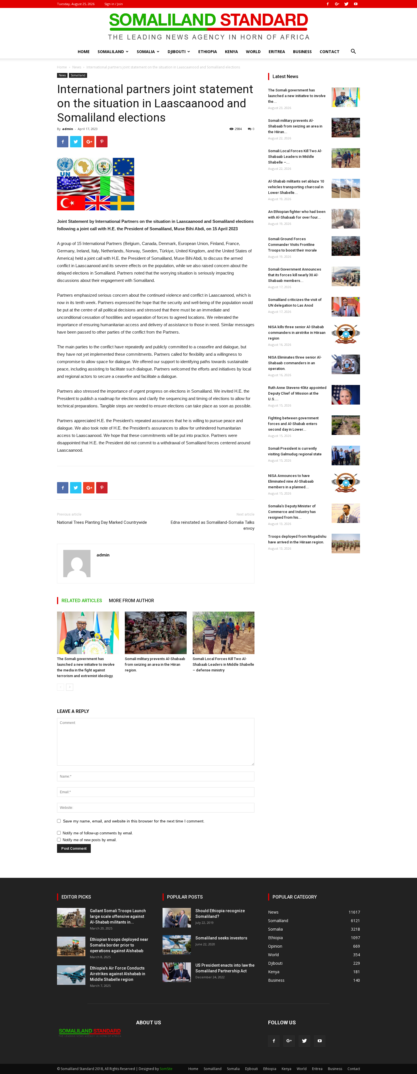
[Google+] (337, 4)
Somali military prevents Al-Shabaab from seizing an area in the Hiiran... (295, 126)
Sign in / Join (113, 4)
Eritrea (277, 51)
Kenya (231, 51)
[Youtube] (355, 4)
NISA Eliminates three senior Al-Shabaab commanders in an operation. (295, 363)
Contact (330, 51)
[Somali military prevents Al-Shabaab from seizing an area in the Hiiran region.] (156, 633)
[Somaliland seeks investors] (177, 945)
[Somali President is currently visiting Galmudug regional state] (346, 455)
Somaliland (111, 51)
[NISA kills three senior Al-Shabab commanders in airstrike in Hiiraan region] (346, 334)
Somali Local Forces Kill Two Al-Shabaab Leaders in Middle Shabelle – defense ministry (223, 664)
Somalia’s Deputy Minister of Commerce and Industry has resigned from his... (292, 512)
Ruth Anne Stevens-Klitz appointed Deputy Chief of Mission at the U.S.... (297, 393)
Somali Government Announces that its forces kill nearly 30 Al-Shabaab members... (294, 275)
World (253, 51)
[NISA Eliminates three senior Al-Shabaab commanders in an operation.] (346, 364)
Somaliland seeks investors (221, 938)
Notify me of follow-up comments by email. (98, 833)
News (76, 67)
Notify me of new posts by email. (90, 840)
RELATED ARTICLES (82, 600)
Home (84, 51)
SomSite (166, 1068)
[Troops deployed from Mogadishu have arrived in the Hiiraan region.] (346, 543)
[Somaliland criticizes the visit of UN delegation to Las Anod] (346, 307)
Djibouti (177, 51)
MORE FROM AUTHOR (131, 600)
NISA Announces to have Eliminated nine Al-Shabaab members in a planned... (291, 481)
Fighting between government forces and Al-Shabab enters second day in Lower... (293, 424)
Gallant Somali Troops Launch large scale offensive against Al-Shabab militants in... (118, 916)
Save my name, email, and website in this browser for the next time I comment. (134, 821)
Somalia (146, 51)
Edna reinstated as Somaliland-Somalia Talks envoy (212, 525)
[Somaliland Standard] (208, 27)
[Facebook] (327, 4)
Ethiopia (207, 51)
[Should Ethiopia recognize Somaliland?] (177, 918)
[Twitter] (346, 4)
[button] (353, 52)
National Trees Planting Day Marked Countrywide (102, 522)
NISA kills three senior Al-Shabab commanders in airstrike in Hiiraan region (296, 332)
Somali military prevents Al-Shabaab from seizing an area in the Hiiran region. (155, 664)
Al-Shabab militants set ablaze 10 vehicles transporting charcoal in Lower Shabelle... (296, 187)
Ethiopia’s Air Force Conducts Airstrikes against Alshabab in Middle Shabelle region (117, 974)
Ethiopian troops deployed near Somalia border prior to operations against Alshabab (119, 945)
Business (302, 51)
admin (67, 129)
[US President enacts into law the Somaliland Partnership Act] (177, 972)
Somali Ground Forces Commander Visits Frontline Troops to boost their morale (292, 244)
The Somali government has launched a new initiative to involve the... (297, 96)
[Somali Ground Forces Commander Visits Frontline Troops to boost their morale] (346, 246)
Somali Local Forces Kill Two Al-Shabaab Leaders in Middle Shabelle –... (295, 156)
